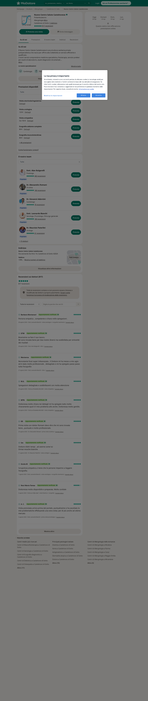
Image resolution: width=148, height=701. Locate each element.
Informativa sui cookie (86, 89)
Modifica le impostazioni (53, 96)
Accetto (99, 95)
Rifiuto (83, 95)
